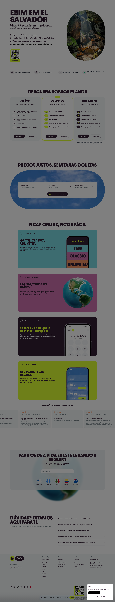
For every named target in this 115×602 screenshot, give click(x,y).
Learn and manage (100, 596)
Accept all (94, 592)
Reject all (106, 592)
